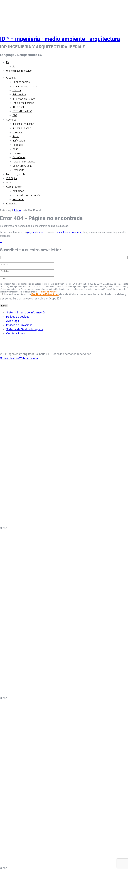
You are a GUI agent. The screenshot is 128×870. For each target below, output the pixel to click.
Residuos (17, 144)
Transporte (18, 170)
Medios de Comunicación (26, 195)
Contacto (11, 203)
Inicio (17, 210)
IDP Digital (11, 178)
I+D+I (9, 182)
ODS (14, 115)
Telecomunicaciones (23, 161)
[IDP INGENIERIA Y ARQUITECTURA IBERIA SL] (8, 14)
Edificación (18, 140)
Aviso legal (13, 320)
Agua (15, 149)
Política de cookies (18, 316)
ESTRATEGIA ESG (22, 111)
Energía (16, 153)
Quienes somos (21, 81)
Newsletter (18, 199)
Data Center (18, 157)
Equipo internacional (23, 102)
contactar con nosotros (68, 232)
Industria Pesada (21, 128)
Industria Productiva (23, 123)
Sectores (11, 119)
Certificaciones (15, 333)
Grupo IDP (11, 77)
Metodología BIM (15, 174)
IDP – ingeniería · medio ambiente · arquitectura (60, 39)
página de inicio (35, 232)
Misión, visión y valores (24, 86)
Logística (17, 132)
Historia (16, 90)
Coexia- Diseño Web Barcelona (19, 358)
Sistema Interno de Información (26, 312)
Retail (15, 136)
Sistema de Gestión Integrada (24, 329)
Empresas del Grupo (23, 98)
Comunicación (14, 186)
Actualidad (18, 191)
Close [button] (3, 528)
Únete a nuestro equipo (19, 70)
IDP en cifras (19, 94)
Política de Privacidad (49, 292)
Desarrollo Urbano (22, 165)
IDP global (18, 107)
